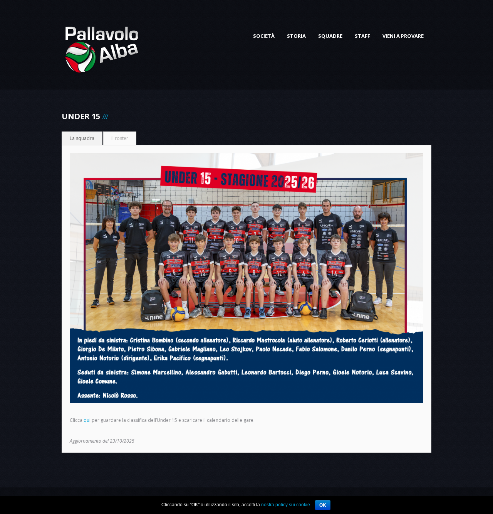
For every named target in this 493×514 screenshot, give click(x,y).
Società (264, 35)
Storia (296, 35)
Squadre (330, 35)
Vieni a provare (403, 35)
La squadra (82, 138)
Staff (362, 35)
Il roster (119, 138)
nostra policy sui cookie (285, 504)
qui (87, 420)
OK (322, 505)
